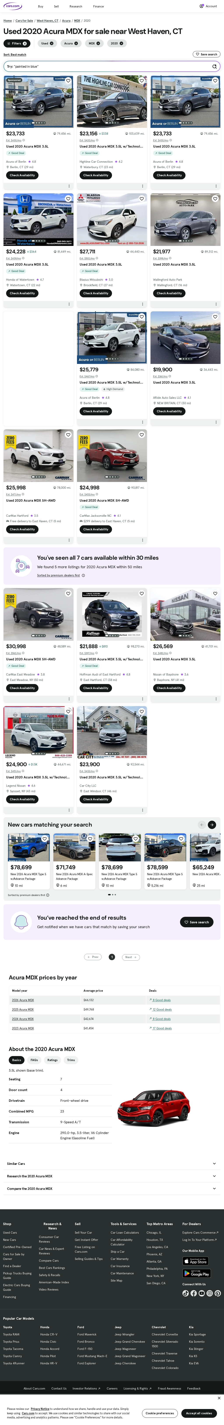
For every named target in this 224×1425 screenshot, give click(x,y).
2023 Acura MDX (23, 1028)
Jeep (118, 1327)
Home (8, 21)
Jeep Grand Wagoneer (130, 1356)
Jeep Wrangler (124, 1334)
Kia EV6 (194, 1363)
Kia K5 (193, 1356)
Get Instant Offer (86, 1240)
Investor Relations (85, 1388)
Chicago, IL (154, 1233)
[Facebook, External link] (194, 1293)
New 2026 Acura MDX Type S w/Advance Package (28, 876)
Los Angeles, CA (157, 1247)
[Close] (219, 1398)
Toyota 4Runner (13, 1363)
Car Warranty (119, 1259)
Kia (191, 1327)
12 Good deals (162, 1009)
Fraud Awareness (169, 1388)
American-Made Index (54, 1282)
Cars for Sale (24, 21)
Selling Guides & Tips (89, 1259)
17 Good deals (162, 1028)
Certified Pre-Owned (17, 1247)
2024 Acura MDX (23, 1019)
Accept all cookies (199, 1413)
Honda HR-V (48, 1363)
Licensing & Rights (136, 1388)
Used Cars (10, 1233)
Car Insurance (120, 1266)
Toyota (7, 1327)
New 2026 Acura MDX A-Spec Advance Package (74, 876)
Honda (44, 1327)
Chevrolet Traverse (164, 1353)
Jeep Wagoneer (125, 1349)
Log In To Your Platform (198, 1240)
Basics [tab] (16, 1060)
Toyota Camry (12, 1356)
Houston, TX (155, 1240)
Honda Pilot (48, 1356)
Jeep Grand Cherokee (130, 1342)
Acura (66, 21)
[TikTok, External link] (185, 1293)
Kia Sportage (197, 1334)
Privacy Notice (40, 1409)
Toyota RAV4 (11, 1334)
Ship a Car (117, 1252)
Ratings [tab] (52, 1060)
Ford (80, 1327)
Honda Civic (48, 1342)
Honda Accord (49, 1349)
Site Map (116, 1280)
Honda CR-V (48, 1334)
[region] (112, 1409)
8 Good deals (161, 1000)
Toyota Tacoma (13, 1349)
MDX (77, 21)
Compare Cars (49, 1261)
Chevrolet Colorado (165, 1368)
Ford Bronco (85, 1342)
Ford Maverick (86, 1334)
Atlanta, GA (154, 1261)
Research (76, 6)
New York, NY (155, 1276)
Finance (98, 6)
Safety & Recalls (49, 1275)
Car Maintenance (122, 1273)
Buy (40, 6)
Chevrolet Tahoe (163, 1361)
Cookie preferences (160, 1413)
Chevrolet (159, 1327)
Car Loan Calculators (125, 1233)
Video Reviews (48, 1289)
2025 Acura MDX (23, 1009)
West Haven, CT (47, 21)
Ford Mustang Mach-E (92, 1356)
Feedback (194, 1388)
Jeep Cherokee (125, 1363)
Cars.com (28, 1413)
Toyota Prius (11, 1342)
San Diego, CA (156, 1283)
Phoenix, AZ (154, 1254)
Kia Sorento (197, 1342)
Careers (112, 1388)
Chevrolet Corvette (165, 1334)
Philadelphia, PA (157, 1269)
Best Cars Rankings (52, 1268)
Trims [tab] (71, 1060)
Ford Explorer (86, 1363)
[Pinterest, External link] (218, 1293)
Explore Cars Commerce (199, 1233)
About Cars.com (34, 1388)
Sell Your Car (83, 1233)
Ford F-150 (84, 1349)
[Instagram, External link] (209, 1293)
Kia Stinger (196, 1349)
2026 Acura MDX (23, 1000)
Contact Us (58, 1388)
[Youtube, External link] (202, 1293)
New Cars (9, 1240)
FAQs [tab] (34, 1060)
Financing (9, 1297)
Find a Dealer (12, 1266)
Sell (56, 6)
